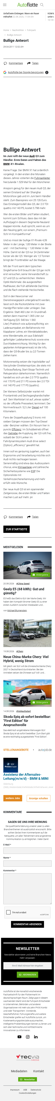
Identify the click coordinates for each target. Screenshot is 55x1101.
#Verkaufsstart (23, 711)
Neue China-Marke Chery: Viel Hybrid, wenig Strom (26, 659)
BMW (6, 164)
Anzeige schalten (38, 798)
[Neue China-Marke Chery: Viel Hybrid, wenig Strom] (27, 633)
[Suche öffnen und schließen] (41, 4)
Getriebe (13, 433)
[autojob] (45, 749)
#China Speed (22, 583)
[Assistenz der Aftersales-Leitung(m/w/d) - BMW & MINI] (10, 765)
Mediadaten (19, 1071)
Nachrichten (18, 30)
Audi (32, 156)
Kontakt (38, 1071)
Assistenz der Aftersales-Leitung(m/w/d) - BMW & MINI (25, 777)
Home (6, 30)
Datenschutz (36, 1090)
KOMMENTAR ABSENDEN (27, 924)
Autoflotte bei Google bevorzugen (26, 72)
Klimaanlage (25, 467)
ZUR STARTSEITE (16, 529)
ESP (33, 471)
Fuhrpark (31, 30)
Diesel (35, 407)
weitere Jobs (13, 798)
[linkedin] (36, 1036)
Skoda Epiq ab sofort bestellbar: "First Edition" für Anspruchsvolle (27, 721)
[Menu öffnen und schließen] (5, 5)
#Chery (19, 651)
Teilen (35, 63)
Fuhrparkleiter (42, 178)
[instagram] (27, 1036)
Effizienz (16, 429)
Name (6, 857)
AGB (25, 1090)
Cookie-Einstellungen (27, 1093)
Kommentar (9, 870)
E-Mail (6, 844)
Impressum (15, 1090)
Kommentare (16, 63)
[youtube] (19, 1036)
